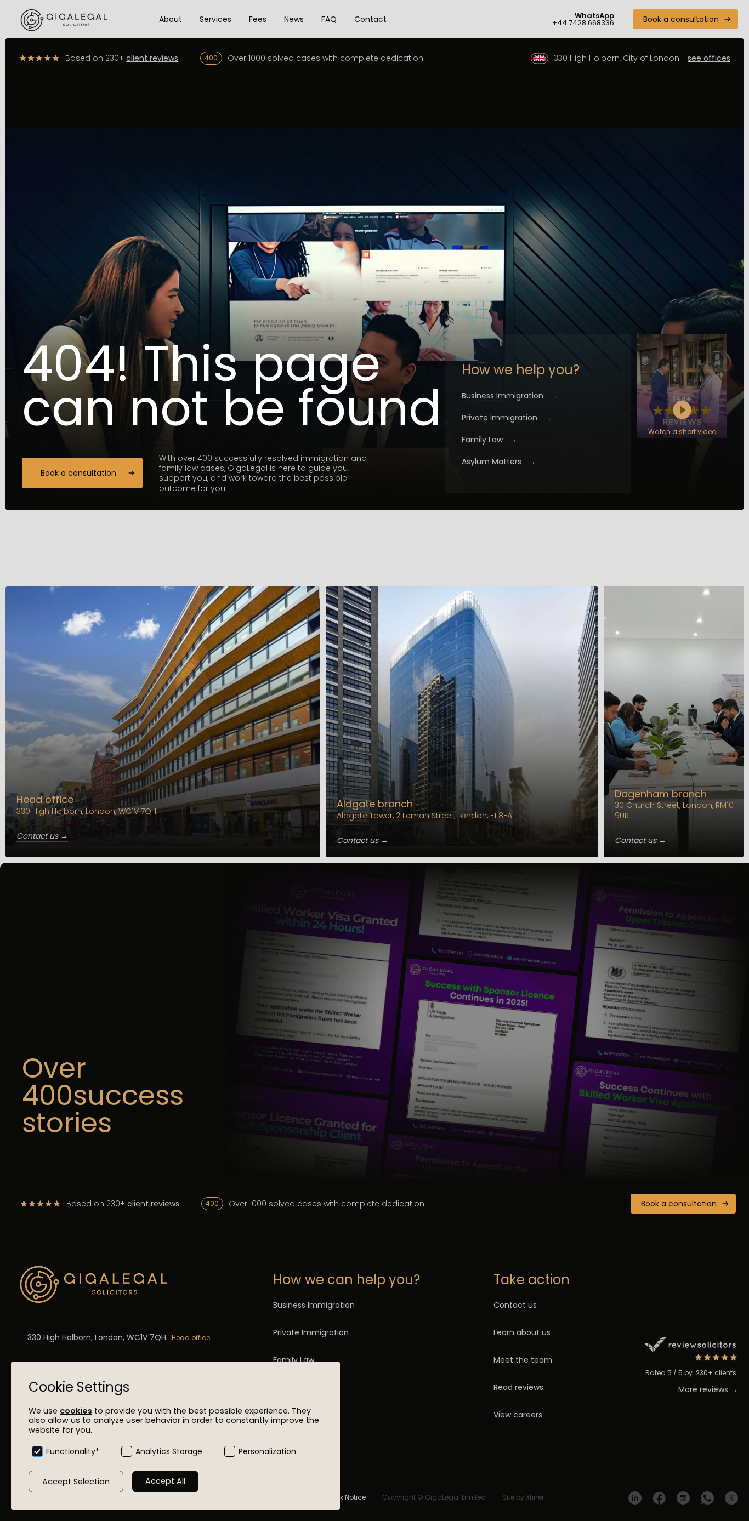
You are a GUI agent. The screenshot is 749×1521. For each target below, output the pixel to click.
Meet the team (522, 1359)
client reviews (152, 58)
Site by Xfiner (523, 1497)
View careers (517, 1414)
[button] (215, 19)
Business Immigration (510, 395)
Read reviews (518, 1387)
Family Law (489, 439)
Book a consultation (681, 19)
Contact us (515, 1305)
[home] (65, 19)
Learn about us (522, 1332)
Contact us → (42, 835)
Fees (257, 19)
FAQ (329, 19)
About (170, 19)
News (294, 19)
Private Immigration (507, 417)
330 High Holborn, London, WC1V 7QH (96, 1337)
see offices (709, 58)
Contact (370, 19)
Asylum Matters (499, 461)
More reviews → (708, 1389)
